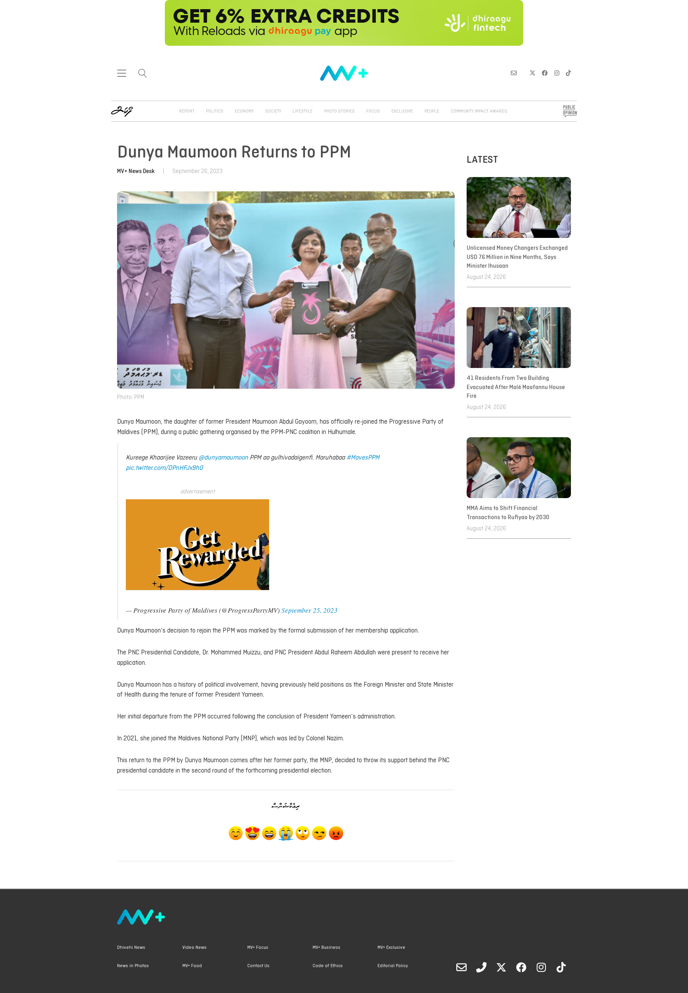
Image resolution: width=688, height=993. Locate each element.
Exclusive (402, 111)
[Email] (461, 967)
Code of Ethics (328, 966)
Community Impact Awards (479, 111)
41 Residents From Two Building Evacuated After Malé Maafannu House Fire (516, 387)
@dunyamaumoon (223, 457)
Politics (214, 111)
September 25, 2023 (309, 610)
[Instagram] (541, 967)
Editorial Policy (392, 966)
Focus (373, 111)
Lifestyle (303, 111)
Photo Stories (339, 111)
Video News (194, 947)
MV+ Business (326, 947)
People (431, 111)
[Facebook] (521, 967)
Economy (244, 111)
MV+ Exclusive (391, 947)
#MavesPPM (362, 457)
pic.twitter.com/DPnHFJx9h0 (164, 468)
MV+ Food (192, 966)
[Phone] (481, 967)
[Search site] (142, 74)
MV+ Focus (257, 947)
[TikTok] (561, 967)
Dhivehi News (131, 947)
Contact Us (258, 966)
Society (273, 111)
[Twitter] (501, 967)
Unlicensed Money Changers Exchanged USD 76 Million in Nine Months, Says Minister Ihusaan (517, 257)
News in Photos (133, 966)
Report (186, 111)
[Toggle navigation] (121, 73)
